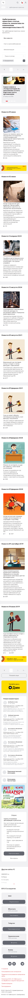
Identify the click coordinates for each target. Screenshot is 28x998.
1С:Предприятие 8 (8, 60)
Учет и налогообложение (12, 44)
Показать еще (14, 675)
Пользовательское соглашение (11, 971)
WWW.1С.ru (5, 874)
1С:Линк (4, 877)
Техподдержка (6, 986)
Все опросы (14, 858)
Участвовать (14, 915)
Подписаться (14, 902)
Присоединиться (14, 929)
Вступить (14, 942)
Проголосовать (14, 853)
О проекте (4, 968)
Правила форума (6, 983)
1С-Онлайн (5, 879)
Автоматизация (9, 49)
